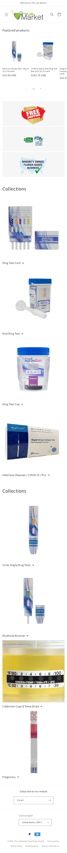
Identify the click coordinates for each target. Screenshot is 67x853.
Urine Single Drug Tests (16, 565)
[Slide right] (40, 88)
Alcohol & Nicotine (13, 635)
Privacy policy (53, 841)
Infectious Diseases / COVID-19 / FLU (24, 475)
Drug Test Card (11, 263)
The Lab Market (20, 841)
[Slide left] (26, 88)
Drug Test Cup (11, 404)
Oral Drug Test (11, 333)
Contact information (50, 846)
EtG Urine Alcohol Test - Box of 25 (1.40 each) (15, 69)
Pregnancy (9, 777)
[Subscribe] (49, 800)
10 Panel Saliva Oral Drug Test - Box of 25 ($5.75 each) (44, 69)
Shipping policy (32, 846)
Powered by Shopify (36, 841)
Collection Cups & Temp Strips (20, 706)
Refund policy (16, 846)
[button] (6, 14)
